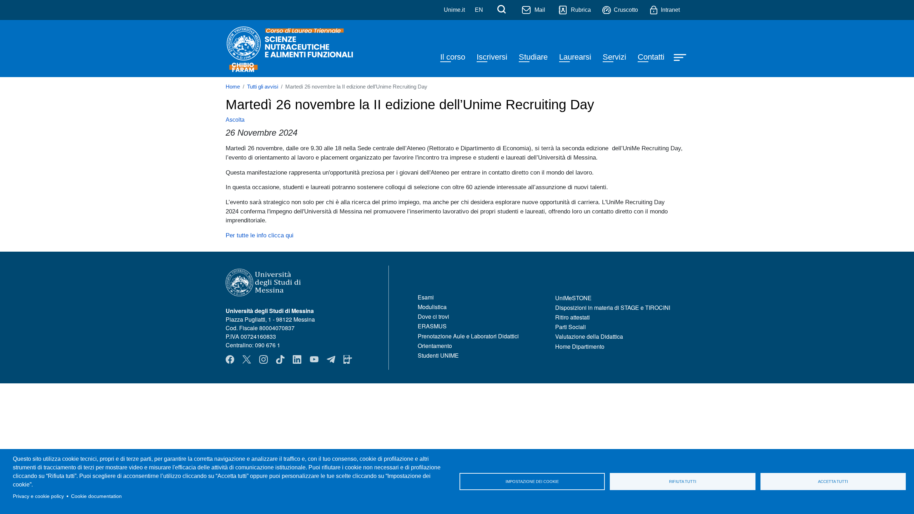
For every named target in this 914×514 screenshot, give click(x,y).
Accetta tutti (833, 481)
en (479, 10)
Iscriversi (492, 56)
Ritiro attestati (572, 317)
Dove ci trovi (433, 316)
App (347, 359)
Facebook (230, 359)
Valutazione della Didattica (589, 336)
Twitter (246, 359)
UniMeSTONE (573, 298)
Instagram (263, 359)
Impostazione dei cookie (532, 481)
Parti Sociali (570, 327)
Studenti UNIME (438, 355)
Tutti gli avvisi (262, 87)
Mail (539, 10)
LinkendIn (297, 359)
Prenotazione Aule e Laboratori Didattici (468, 336)
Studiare (533, 56)
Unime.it (454, 10)
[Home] (291, 48)
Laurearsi (575, 56)
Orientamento (435, 346)
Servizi (614, 56)
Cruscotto (626, 10)
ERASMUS (432, 326)
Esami (426, 297)
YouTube (314, 359)
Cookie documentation (96, 496)
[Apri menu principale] (680, 56)
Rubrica (581, 10)
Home (233, 87)
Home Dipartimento (579, 346)
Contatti (651, 56)
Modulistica (432, 307)
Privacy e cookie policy (38, 496)
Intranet (670, 10)
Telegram (331, 359)
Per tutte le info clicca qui (259, 235)
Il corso (452, 56)
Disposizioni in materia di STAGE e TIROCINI (612, 307)
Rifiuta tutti (682, 481)
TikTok (280, 359)
